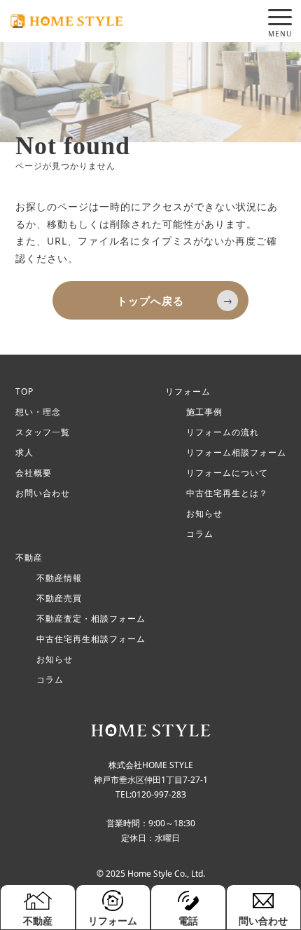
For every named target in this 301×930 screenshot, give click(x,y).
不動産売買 (59, 598)
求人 (24, 453)
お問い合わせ (42, 493)
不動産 (29, 558)
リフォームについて (227, 473)
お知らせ (204, 514)
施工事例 (204, 412)
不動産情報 (59, 578)
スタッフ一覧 (42, 432)
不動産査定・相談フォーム (91, 619)
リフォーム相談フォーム (236, 453)
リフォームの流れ (222, 432)
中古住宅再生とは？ (227, 493)
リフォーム (188, 392)
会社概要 (33, 473)
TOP (24, 392)
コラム (200, 534)
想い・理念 (38, 412)
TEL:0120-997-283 (150, 794)
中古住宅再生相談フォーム (91, 639)
